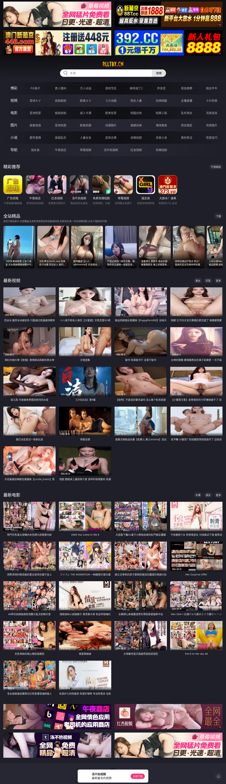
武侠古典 (111, 138)
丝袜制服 (161, 101)
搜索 (159, 73)
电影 (13, 112)
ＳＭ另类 (211, 101)
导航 (13, 149)
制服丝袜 (136, 113)
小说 (13, 137)
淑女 (208, 495)
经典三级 (161, 113)
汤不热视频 (111, 150)
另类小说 (161, 138)
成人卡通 (85, 113)
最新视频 (11, 280)
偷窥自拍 (35, 125)
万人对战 (85, 88)
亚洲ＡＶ (35, 101)
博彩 (13, 88)
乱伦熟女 (186, 113)
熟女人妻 (136, 101)
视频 (13, 100)
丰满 (197, 495)
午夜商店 (60, 150)
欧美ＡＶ (85, 101)
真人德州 (60, 88)
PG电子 (35, 88)
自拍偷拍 (60, 101)
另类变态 (211, 113)
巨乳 (208, 280)
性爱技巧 (211, 138)
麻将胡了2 (136, 88)
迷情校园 (136, 138)
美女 (197, 280)
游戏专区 (111, 88)
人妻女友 (85, 138)
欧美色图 (85, 125)
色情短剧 (161, 150)
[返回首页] (218, 776)
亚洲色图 (60, 125)
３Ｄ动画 (111, 101)
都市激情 (35, 138)
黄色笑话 (186, 138)
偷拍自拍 (60, 113)
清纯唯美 (161, 125)
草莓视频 (85, 150)
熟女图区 (186, 125)
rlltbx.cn (113, 64)
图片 (13, 125)
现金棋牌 (186, 88)
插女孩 (35, 150)
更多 (218, 280)
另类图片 (211, 125)
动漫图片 (111, 125)
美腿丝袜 (136, 125)
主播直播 (186, 101)
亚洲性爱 (35, 113)
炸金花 (161, 88)
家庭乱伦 (60, 138)
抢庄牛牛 (211, 88)
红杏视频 (136, 150)
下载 (218, 216)
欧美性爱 (111, 113)
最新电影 (11, 495)
